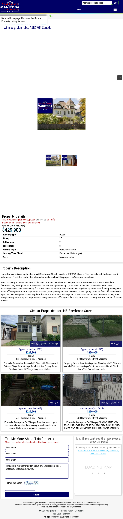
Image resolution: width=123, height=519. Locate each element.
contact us (41, 219)
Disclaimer (79, 510)
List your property (49, 510)
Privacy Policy (66, 510)
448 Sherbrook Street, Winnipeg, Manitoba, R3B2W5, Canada (98, 452)
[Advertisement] (61, 52)
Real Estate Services (61, 514)
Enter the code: (14, 483)
